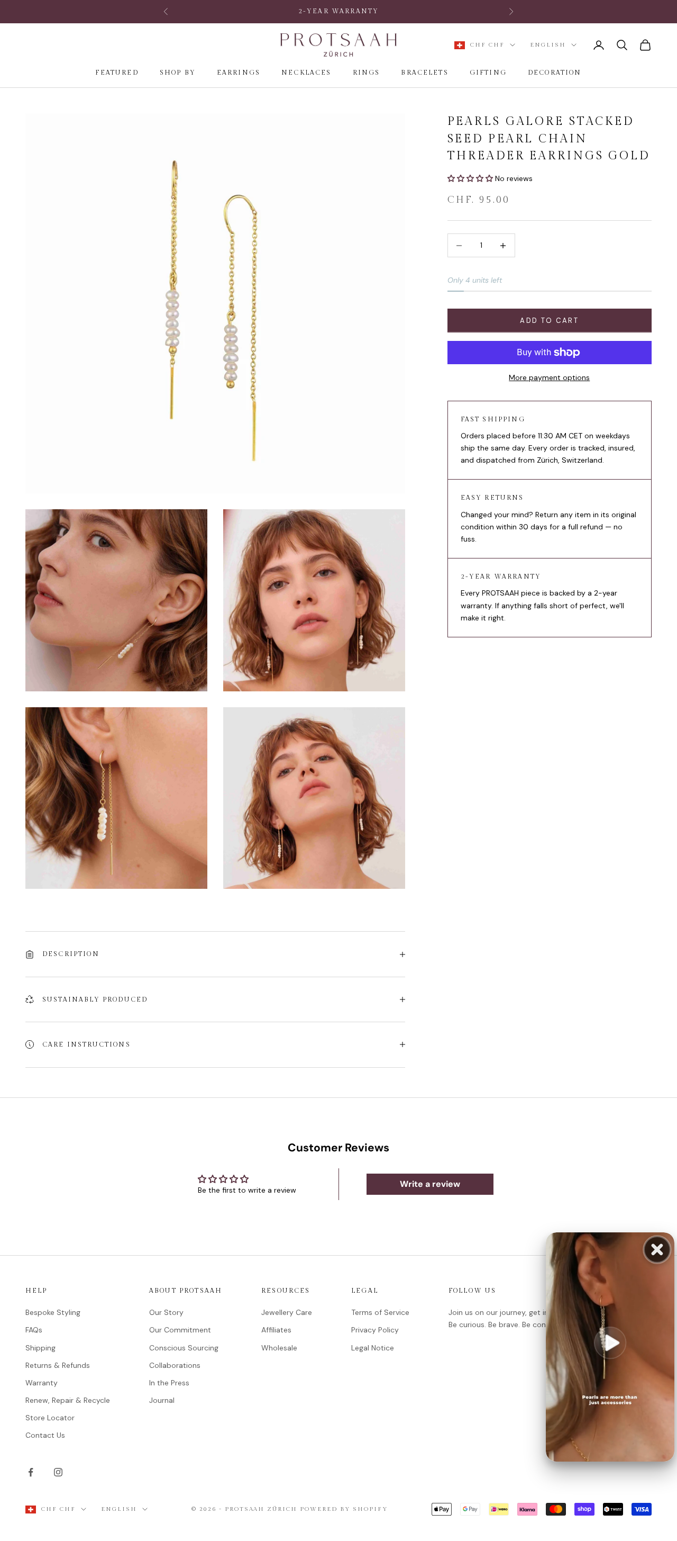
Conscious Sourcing (183, 1348)
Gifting (488, 72)
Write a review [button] (430, 1183)
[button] (471, 178)
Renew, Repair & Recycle (67, 1400)
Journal (162, 1400)
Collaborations (174, 1365)
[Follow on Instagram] (58, 1472)
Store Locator (50, 1417)
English (548, 44)
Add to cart (549, 320)
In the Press (169, 1382)
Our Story (166, 1312)
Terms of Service (380, 1312)
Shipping (40, 1348)
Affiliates (276, 1330)
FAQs (33, 1330)
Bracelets (424, 72)
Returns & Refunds (57, 1365)
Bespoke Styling (52, 1312)
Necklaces (306, 72)
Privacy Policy (375, 1330)
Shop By (178, 72)
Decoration (555, 72)
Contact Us (45, 1435)
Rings (366, 72)
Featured (116, 72)
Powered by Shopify (344, 1509)
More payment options (549, 377)
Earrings (238, 72)
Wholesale (279, 1348)
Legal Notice (372, 1348)
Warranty (41, 1382)
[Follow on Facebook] (30, 1472)
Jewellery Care (286, 1312)
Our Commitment (180, 1330)
